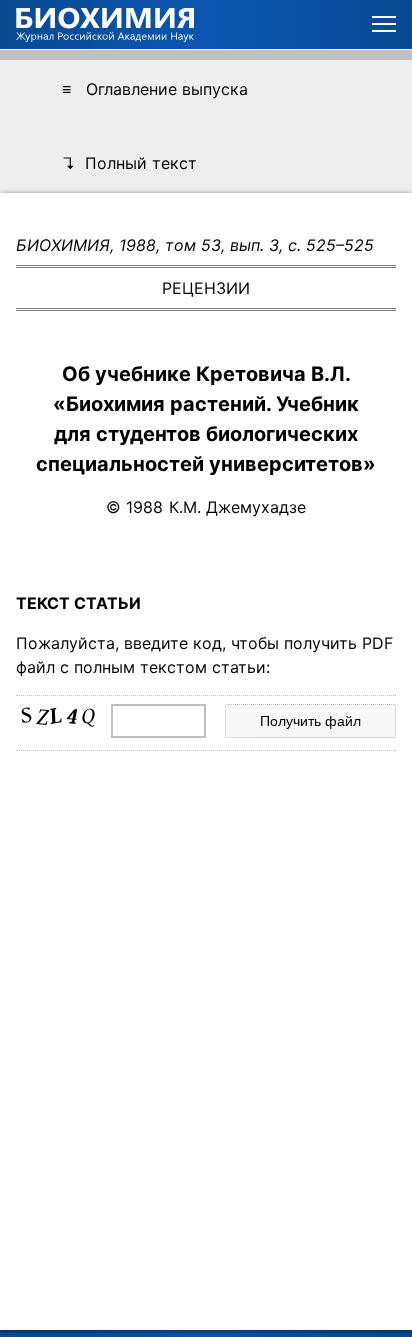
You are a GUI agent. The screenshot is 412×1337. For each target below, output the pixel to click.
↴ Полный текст (129, 163)
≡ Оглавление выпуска (155, 89)
